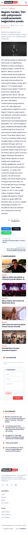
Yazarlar (3, 497)
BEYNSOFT (23, 529)
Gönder (17, 398)
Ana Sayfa (4, 8)
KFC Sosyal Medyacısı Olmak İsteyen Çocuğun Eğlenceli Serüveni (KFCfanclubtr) (14, 449)
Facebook (6, 228)
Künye (3, 494)
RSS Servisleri (4, 503)
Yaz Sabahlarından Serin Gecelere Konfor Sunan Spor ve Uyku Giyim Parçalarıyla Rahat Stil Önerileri (15, 428)
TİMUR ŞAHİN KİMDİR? (12, 443)
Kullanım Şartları (6, 514)
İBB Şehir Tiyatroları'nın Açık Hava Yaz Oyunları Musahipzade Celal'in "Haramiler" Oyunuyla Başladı (15, 419)
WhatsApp (7, 232)
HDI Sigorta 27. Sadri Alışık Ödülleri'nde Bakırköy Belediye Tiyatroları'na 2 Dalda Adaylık (14, 437)
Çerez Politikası (5, 517)
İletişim (3, 500)
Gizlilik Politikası (5, 512)
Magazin (12, 8)
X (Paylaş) (16, 228)
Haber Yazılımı (8, 528)
